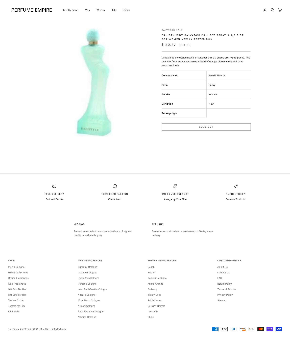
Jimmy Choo (154, 294)
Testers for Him (16, 305)
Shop (11, 260)
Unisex (126, 10)
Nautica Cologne (87, 316)
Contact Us (223, 272)
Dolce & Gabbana (157, 278)
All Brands (13, 311)
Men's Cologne (16, 266)
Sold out (206, 126)
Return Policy (224, 283)
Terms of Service (226, 289)
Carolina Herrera (156, 305)
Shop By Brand (70, 10)
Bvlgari (151, 272)
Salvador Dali (172, 30)
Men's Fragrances (90, 260)
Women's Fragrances (162, 260)
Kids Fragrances (17, 283)
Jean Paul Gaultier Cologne (92, 289)
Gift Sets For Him (17, 294)
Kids (113, 10)
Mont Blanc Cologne (89, 300)
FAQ (219, 278)
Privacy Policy (225, 294)
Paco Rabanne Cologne (91, 311)
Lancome (153, 311)
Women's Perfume (18, 272)
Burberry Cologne (87, 266)
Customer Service (229, 260)
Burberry (152, 289)
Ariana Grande (155, 283)
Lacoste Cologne (87, 272)
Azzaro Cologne (86, 294)
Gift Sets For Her (17, 289)
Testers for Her (16, 300)
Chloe (151, 316)
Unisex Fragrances (18, 278)
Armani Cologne (86, 305)
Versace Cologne (87, 283)
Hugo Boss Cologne (88, 278)
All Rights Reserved (53, 329)
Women (100, 10)
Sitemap (221, 300)
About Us (222, 266)
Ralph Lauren (155, 300)
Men (87, 10)
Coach (151, 266)
